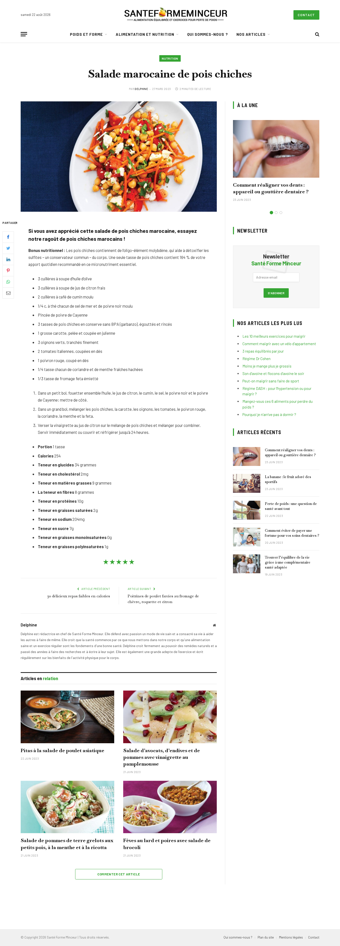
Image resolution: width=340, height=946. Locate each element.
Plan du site (266, 937)
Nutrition (170, 58)
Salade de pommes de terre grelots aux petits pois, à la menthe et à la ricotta (67, 843)
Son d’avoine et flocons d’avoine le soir (273, 373)
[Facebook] (8, 237)
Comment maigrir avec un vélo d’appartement (279, 343)
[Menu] (24, 34)
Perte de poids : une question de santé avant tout (291, 506)
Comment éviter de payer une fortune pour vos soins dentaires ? (292, 533)
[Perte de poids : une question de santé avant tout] (246, 510)
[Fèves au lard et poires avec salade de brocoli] (170, 807)
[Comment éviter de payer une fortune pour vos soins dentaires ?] (246, 537)
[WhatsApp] (8, 281)
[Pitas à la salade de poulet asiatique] (67, 717)
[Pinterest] (8, 270)
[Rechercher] (316, 34)
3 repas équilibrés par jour (263, 351)
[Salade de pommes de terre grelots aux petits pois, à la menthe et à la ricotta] (67, 807)
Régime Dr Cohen (256, 358)
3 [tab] (281, 212)
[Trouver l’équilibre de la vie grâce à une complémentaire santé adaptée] (246, 563)
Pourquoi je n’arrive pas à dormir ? (269, 414)
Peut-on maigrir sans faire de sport (270, 381)
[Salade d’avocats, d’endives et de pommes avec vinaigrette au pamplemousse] (170, 717)
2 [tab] (276, 212)
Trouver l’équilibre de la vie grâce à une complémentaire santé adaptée (287, 562)
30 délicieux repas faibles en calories (78, 596)
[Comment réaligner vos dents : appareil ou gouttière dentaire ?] (276, 148)
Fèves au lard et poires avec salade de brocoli (167, 843)
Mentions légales (291, 937)
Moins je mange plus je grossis (266, 366)
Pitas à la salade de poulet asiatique (62, 750)
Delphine (141, 88)
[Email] (8, 292)
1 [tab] (271, 212)
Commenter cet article (118, 874)
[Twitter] (8, 248)
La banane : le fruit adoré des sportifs (288, 479)
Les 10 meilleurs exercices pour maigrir (273, 336)
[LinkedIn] (8, 259)
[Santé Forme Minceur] (175, 15)
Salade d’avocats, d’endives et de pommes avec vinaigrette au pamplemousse (161, 757)
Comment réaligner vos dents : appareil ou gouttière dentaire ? (271, 188)
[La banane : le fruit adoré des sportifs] (246, 483)
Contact (306, 15)
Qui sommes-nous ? (207, 34)
